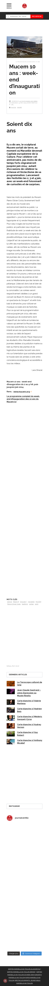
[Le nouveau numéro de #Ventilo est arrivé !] (24, 855)
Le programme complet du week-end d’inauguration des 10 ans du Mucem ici (23, 399)
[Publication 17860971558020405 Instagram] (24, 897)
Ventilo (13, 107)
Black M (16, 602)
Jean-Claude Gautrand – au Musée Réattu (29, 693)
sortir (36, 604)
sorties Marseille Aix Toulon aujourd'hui (24, 969)
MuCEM (38, 602)
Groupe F (23, 602)
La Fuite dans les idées (28, 101)
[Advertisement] (24, 508)
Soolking (25, 604)
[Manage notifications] (5, 981)
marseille (31, 602)
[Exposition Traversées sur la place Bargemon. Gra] (24, 834)
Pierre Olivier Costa (14, 604)
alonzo (9, 602)
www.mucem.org (21, 392)
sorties (31, 604)
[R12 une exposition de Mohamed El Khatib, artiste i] (24, 918)
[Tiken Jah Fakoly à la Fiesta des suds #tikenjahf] (24, 876)
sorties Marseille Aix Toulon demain (21, 972)
